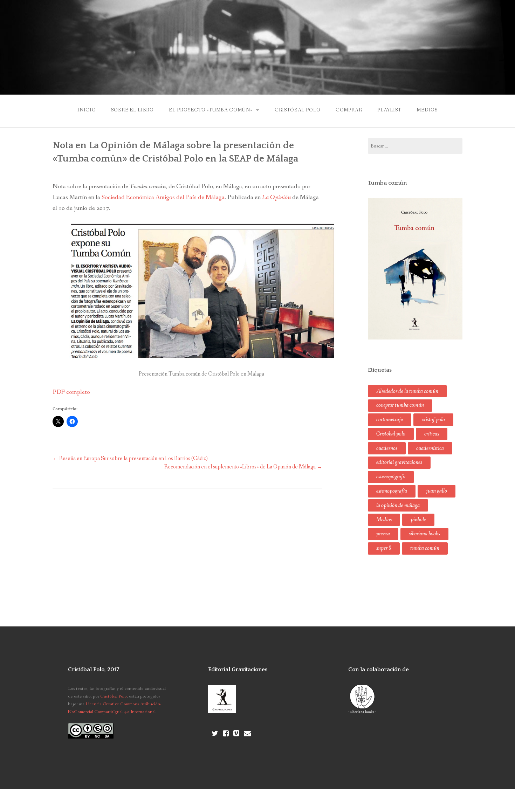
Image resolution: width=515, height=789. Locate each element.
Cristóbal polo (390, 434)
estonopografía (391, 491)
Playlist (389, 110)
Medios (427, 110)
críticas (431, 434)
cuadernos (386, 448)
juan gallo (436, 491)
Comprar (349, 110)
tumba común (424, 548)
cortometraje (389, 419)
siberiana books (424, 533)
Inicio (86, 110)
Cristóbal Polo (298, 110)
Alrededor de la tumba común (407, 391)
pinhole (418, 519)
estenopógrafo (390, 476)
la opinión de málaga (398, 505)
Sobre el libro (132, 110)
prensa (383, 533)
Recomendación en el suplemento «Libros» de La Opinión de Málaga (243, 467)
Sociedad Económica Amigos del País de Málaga (163, 197)
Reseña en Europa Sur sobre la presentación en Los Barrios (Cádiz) (130, 458)
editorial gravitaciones (399, 462)
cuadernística (430, 448)
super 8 (383, 548)
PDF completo (71, 392)
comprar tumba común (400, 405)
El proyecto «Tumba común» (210, 110)
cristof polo (433, 419)
